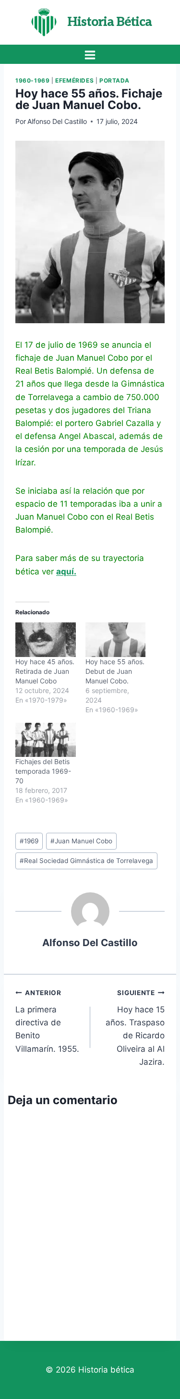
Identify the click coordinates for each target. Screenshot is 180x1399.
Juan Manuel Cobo (81, 841)
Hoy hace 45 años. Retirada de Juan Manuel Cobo (44, 671)
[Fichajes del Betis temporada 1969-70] (45, 740)
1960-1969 (32, 80)
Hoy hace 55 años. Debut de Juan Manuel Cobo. (114, 671)
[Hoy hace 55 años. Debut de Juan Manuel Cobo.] (115, 639)
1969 (29, 841)
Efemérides (74, 80)
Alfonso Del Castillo (57, 121)
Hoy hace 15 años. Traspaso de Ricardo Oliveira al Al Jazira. (135, 1027)
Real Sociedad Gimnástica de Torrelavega (86, 860)
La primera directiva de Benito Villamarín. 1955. (47, 1021)
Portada (114, 80)
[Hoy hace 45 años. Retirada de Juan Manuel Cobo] (45, 639)
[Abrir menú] (90, 54)
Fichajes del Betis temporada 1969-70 (43, 771)
